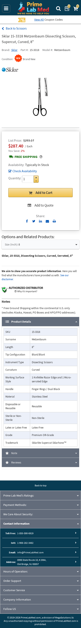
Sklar (14, 50)
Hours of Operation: (15, 571)
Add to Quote (43, 205)
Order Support (12, 581)
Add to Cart (44, 192)
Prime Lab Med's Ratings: (18, 495)
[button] (36, 177)
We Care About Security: (18, 514)
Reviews (16, 462)
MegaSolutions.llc (64, 617)
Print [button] (54, 221)
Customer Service (14, 590)
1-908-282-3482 (25, 542)
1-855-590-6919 (25, 533)
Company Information (17, 599)
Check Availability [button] (24, 171)
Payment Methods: (14, 505)
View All (39, 19)
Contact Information (16, 523)
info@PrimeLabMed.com (30, 552)
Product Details (21, 321)
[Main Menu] (6, 8)
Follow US (9, 609)
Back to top (41, 485)
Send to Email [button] (47, 221)
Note (14, 453)
